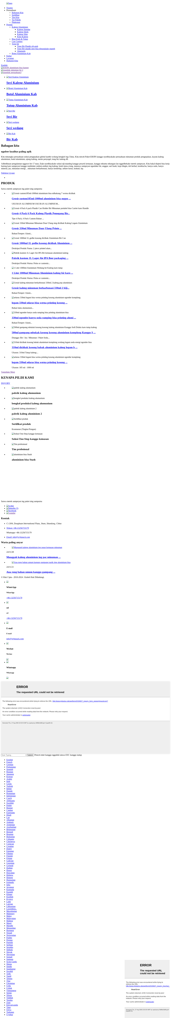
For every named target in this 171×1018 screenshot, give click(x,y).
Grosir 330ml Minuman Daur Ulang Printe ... (37, 228)
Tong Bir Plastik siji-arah (27, 46)
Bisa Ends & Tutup (20, 39)
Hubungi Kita (12, 61)
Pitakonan (16, 22)
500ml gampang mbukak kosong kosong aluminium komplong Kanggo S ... (54, 332)
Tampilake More (8, 372)
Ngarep (9, 8)
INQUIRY (5, 383)
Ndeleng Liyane (8, 173)
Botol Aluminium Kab (21, 53)
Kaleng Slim (22, 34)
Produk (9, 25)
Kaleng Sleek (22, 32)
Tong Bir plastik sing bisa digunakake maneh (36, 49)
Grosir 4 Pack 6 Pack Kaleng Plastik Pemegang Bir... (41, 213)
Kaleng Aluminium (20, 27)
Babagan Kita (17, 12)
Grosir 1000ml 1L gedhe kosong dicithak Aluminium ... (42, 243)
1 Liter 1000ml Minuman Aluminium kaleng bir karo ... (42, 273)
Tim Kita (15, 17)
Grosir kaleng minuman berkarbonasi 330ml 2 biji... (40, 287)
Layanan (10, 58)
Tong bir (15, 44)
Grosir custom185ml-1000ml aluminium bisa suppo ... (41, 198)
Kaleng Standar (23, 29)
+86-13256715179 (14, 598)
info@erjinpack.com (15, 639)
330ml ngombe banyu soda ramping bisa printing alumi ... (44, 317)
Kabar (9, 56)
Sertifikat (15, 15)
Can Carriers (17, 41)
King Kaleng (22, 37)
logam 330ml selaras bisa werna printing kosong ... (39, 302)
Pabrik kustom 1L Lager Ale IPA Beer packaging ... (40, 258)
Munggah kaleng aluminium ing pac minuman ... (33, 557)
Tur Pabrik (16, 20)
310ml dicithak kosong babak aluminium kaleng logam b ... (44, 347)
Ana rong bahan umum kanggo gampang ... (30, 572)
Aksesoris (21, 51)
